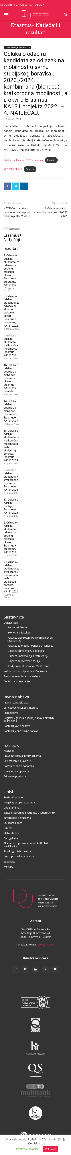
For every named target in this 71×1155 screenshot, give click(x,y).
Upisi (8, 791)
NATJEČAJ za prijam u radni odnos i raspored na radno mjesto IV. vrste (19, 212)
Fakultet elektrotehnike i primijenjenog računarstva (30, 639)
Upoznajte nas (12, 807)
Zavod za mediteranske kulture (22, 676)
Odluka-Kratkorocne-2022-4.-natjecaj (23, 160)
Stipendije (9, 861)
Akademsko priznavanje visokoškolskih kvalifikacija (26, 845)
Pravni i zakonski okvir (16, 702)
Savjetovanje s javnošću (18, 761)
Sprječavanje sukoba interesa (21, 707)
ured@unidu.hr (46, 944)
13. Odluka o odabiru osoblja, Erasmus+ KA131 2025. (11, 506)
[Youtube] (55, 969)
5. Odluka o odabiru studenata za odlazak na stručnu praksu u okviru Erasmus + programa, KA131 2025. (11, 537)
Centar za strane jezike (17, 681)
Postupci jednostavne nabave (21, 731)
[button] (6, 15)
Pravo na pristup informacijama (22, 755)
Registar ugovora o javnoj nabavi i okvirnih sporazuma (29, 719)
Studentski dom (13, 823)
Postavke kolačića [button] (27, 1149)
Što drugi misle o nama (17, 851)
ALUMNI (40, 4)
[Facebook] (7, 186)
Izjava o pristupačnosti (17, 771)
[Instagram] (25, 969)
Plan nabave (11, 712)
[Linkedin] (24, 186)
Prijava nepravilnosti (15, 776)
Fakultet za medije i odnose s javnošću (30, 645)
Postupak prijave (13, 797)
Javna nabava (16, 696)
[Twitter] (15, 186)
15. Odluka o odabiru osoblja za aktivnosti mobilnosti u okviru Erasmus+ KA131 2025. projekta (11, 378)
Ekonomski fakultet (18, 632)
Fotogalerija (11, 838)
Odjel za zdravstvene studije (24, 661)
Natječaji (9, 750)
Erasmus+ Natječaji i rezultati (17, 47)
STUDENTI (6, 4)
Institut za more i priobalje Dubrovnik (25, 671)
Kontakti (8, 866)
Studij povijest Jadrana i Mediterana (28, 666)
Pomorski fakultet (17, 627)
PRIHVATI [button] (50, 1149)
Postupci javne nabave (17, 726)
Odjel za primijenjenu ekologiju (25, 650)
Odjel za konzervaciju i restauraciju (27, 656)
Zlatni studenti (12, 833)
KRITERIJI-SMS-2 (13, 169)
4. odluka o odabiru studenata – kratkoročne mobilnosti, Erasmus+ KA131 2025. (11, 345)
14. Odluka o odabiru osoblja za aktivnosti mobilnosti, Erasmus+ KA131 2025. (11, 411)
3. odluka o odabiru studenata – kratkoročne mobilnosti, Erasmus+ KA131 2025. (11, 479)
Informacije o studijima (17, 817)
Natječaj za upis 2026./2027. (20, 802)
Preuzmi (51, 160)
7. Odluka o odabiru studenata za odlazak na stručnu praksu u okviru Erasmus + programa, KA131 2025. (11, 270)
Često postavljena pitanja (19, 856)
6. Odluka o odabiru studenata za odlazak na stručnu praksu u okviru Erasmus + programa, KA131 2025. (11, 310)
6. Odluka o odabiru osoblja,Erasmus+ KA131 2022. (52, 212)
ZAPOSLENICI (24, 4)
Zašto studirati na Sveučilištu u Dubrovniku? (29, 812)
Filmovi (8, 828)
